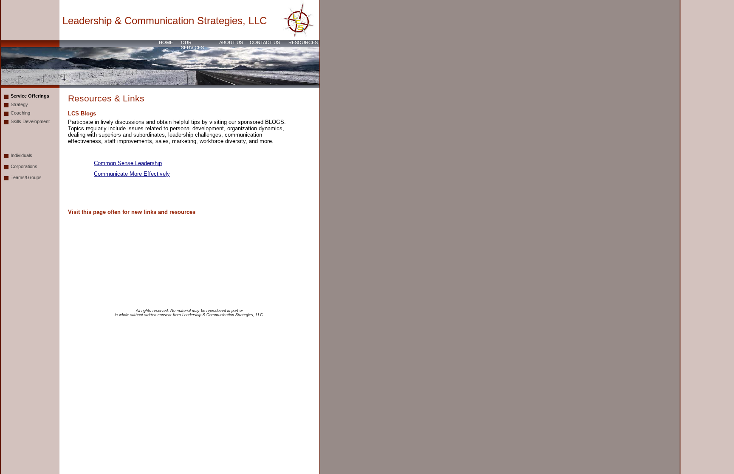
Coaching (20, 112)
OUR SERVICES (192, 45)
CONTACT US (265, 42)
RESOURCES (303, 42)
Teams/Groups (26, 177)
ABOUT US (231, 42)
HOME (166, 42)
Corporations (24, 166)
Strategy (19, 104)
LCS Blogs (82, 113)
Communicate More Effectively (132, 174)
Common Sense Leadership (128, 163)
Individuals (21, 155)
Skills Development (30, 121)
